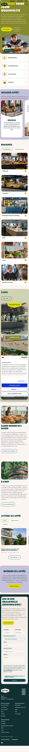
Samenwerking (14, 520)
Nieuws (4, 520)
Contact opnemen (8, 622)
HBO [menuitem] (16, 711)
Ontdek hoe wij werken (9, 451)
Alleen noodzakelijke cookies (14, 393)
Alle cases (5, 298)
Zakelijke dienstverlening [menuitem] (7, 725)
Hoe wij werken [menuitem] (4, 705)
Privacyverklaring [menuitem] (5, 739)
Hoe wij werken (12, 74)
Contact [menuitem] (3, 713)
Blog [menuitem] (2, 711)
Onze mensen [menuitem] (20, 1)
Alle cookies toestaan (14, 385)
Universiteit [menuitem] (17, 713)
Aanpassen (13, 389)
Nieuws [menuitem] (26, 1)
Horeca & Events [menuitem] (5, 732)
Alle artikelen (13, 557)
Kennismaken (6, 29)
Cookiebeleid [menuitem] (15, 739)
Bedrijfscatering (12, 57)
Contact (16, 29)
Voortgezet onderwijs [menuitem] (20, 707)
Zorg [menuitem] (2, 730)
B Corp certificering (8, 504)
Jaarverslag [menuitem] (12, 1)
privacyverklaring (7, 670)
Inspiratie (5, 524)
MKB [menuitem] (2, 728)
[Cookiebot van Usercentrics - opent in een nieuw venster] (21, 357)
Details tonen (21, 381)
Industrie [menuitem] (3, 721)
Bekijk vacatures (14, 586)
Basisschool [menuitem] (17, 705)
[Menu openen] (27, 4)
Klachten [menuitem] (3, 716)
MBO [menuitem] (16, 709)
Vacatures (11, 82)
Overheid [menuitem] (3, 723)
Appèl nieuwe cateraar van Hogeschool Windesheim (10, 549)
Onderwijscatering (13, 65)
